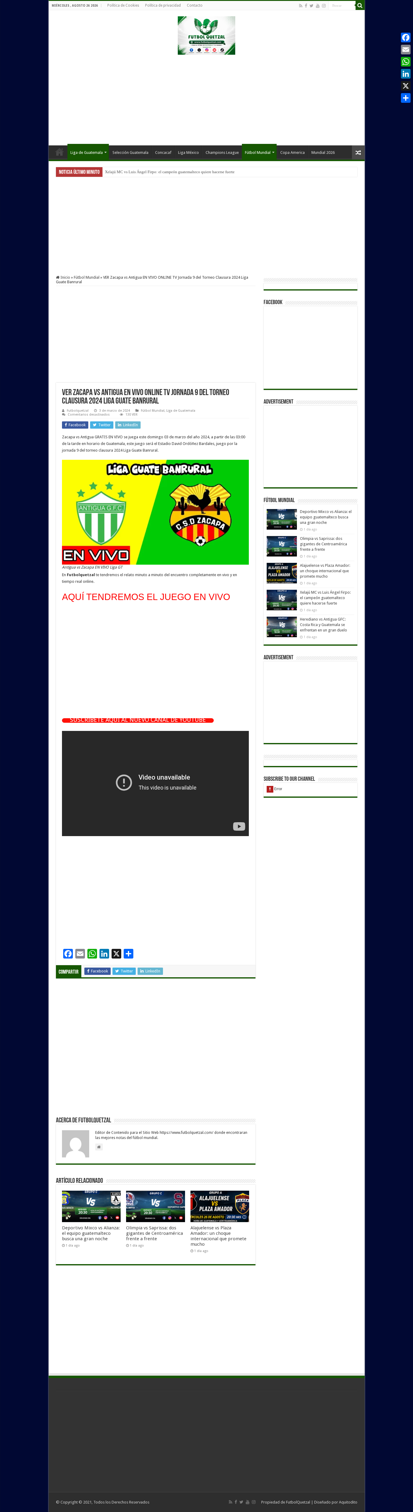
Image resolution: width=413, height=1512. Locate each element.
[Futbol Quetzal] (206, 34)
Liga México (188, 152)
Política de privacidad (163, 5)
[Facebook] (306, 5)
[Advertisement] (206, 97)
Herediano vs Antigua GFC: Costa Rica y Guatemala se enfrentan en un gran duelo (323, 624)
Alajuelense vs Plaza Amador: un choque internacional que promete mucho (218, 1236)
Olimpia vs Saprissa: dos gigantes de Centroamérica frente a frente (154, 1233)
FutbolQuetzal (298, 1502)
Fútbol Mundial (258, 152)
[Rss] (300, 5)
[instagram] (323, 5)
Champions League (222, 152)
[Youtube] (317, 5)
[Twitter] (311, 5)
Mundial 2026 (323, 152)
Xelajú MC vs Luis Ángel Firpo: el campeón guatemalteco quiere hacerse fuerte (170, 172)
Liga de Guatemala (86, 152)
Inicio (59, 151)
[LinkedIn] (406, 74)
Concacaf (163, 152)
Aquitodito (348, 1502)
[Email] (406, 50)
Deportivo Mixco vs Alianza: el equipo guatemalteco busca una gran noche (91, 1233)
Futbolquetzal (78, 411)
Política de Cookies (123, 5)
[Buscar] (360, 5)
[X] (406, 86)
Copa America (292, 152)
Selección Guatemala (130, 152)
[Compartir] (406, 98)
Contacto (195, 5)
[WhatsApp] (406, 62)
